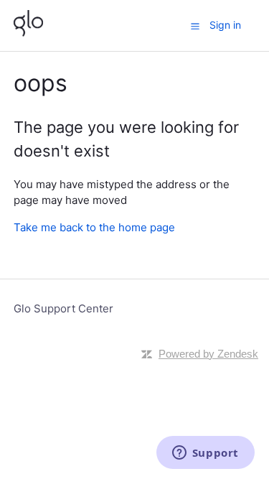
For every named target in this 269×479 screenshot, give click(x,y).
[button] (195, 26)
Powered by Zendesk (208, 354)
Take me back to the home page (94, 227)
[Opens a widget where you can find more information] (205, 454)
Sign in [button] (225, 25)
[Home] (28, 32)
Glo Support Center (63, 308)
